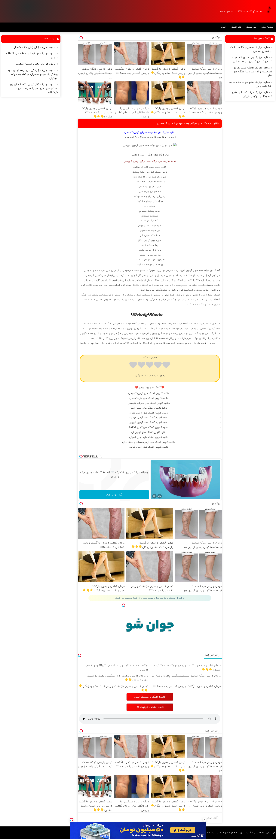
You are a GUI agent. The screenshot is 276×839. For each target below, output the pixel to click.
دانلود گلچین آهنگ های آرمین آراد (148, 432)
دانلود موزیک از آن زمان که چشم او (34, 47)
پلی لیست (251, 27)
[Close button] (204, 820)
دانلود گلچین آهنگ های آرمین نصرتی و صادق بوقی (148, 442)
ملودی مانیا (149, 206)
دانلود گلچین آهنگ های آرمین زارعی (148, 408)
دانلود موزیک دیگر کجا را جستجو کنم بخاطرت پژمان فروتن (252, 94)
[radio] (166, 365)
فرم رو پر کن (114, 495)
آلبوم (223, 27)
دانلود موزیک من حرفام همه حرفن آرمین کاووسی (188, 124)
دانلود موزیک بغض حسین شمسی (35, 64)
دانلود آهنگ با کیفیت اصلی (149, 697)
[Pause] (154, 496)
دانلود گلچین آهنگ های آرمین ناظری (149, 413)
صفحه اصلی (267, 27)
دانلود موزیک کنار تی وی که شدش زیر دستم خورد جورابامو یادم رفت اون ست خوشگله (34, 88)
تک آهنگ (236, 27)
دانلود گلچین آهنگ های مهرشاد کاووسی (149, 403)
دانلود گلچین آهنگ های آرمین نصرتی (148, 437)
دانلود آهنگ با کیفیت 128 (149, 707)
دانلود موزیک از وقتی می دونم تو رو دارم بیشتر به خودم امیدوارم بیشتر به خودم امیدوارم (33, 74)
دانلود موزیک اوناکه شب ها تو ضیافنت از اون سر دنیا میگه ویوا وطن (252, 72)
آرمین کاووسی (138, 155)
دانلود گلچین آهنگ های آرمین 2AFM (148, 427)
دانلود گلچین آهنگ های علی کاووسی (148, 398)
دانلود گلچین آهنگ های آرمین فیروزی (148, 422)
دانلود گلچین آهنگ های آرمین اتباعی (148, 447)
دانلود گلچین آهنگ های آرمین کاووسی (148, 393)
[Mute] (159, 496)
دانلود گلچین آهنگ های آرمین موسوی (148, 418)
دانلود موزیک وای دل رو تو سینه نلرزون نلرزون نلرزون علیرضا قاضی (252, 59)
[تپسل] (71, 820)
